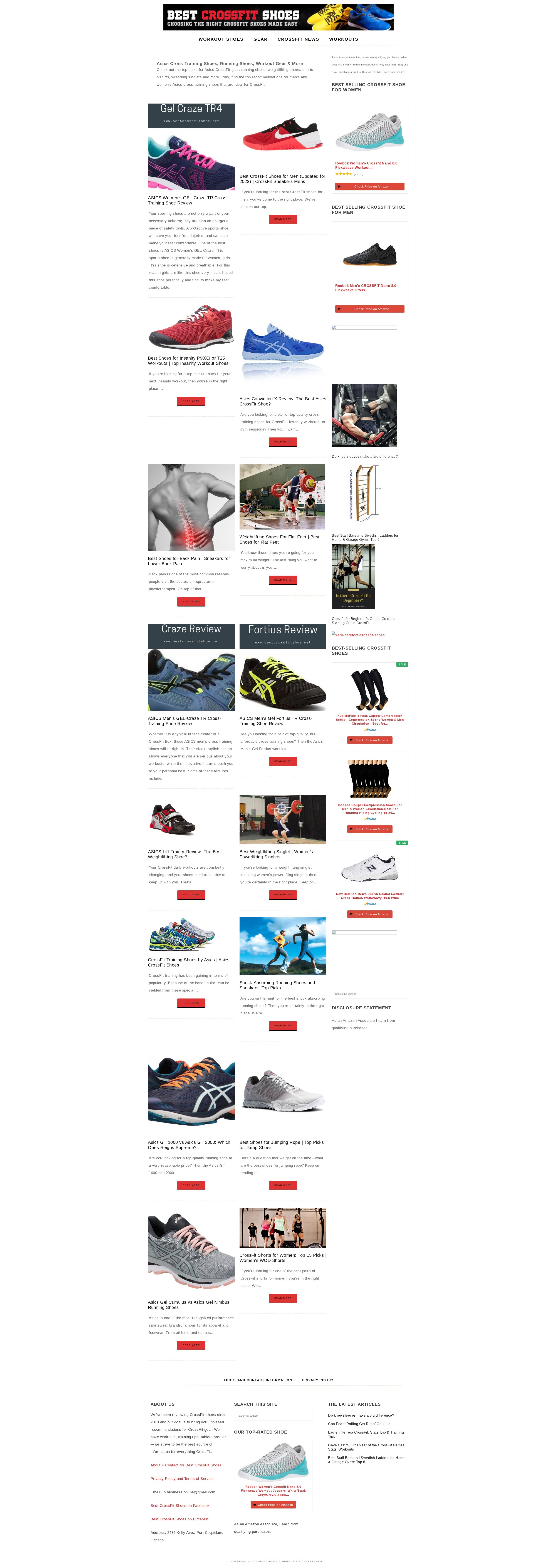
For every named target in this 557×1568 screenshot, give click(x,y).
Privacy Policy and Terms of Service (182, 1479)
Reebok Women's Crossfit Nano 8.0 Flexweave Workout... (366, 165)
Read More (283, 219)
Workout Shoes (278, 17)
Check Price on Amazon (372, 186)
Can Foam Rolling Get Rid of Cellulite (359, 1424)
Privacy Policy (318, 1380)
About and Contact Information (257, 1380)
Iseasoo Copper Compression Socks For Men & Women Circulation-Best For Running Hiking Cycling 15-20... (370, 808)
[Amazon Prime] (370, 729)
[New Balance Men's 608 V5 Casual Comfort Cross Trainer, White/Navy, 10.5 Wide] (369, 868)
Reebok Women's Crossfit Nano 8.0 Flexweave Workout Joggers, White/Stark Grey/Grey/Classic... (273, 1490)
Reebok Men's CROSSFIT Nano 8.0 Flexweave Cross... (365, 288)
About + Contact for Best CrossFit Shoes (186, 1465)
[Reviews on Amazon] (344, 174)
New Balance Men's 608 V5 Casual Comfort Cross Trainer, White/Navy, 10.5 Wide (370, 896)
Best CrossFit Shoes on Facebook (180, 1506)
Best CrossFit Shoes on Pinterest (179, 1519)
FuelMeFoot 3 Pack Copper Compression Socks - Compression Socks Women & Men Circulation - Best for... (370, 719)
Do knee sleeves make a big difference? (365, 456)
